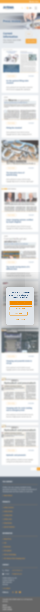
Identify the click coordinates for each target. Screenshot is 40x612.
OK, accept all (21, 303)
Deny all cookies (21, 308)
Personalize (18, 313)
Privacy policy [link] (20, 319)
